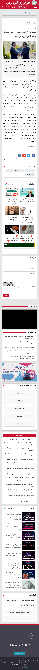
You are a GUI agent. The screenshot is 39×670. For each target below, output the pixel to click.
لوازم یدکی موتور (11, 600)
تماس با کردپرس (32, 636)
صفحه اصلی (32, 13)
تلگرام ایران (19, 416)
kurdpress (19, 3)
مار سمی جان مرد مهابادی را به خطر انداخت (23, 481)
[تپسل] (5, 244)
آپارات (18, 401)
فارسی (25, 7)
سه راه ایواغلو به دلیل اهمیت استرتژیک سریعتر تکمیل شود (19, 477)
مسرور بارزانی (30, 174)
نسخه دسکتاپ (20, 653)
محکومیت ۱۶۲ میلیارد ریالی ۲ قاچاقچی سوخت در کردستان (20, 459)
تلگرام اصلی (19, 424)
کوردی (13, 7)
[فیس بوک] (29, 645)
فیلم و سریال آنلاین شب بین (28, 606)
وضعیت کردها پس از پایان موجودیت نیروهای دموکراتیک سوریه (18, 474)
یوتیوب (18, 393)
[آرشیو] (9, 645)
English (19, 7)
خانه (35, 631)
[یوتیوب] (16, 645)
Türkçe (8, 7)
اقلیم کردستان (22, 13)
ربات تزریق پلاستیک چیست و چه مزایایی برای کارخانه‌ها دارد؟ (19, 439)
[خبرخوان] (13, 645)
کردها (9, 171)
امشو (19, 618)
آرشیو (32, 638)
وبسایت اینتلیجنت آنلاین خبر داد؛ (27, 28)
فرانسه (15, 171)
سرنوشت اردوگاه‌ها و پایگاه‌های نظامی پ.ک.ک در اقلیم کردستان (18, 347)
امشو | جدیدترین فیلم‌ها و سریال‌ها (19, 612)
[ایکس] (19, 645)
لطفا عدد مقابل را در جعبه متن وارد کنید (24, 287)
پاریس (21, 171)
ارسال (6, 295)
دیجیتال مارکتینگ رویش (28, 600)
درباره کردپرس (33, 633)
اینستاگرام (18, 409)
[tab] (19, 435)
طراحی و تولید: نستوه (19, 667)
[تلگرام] (26, 645)
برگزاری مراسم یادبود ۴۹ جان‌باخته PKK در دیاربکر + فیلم (20, 495)
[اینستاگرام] (22, 645)
